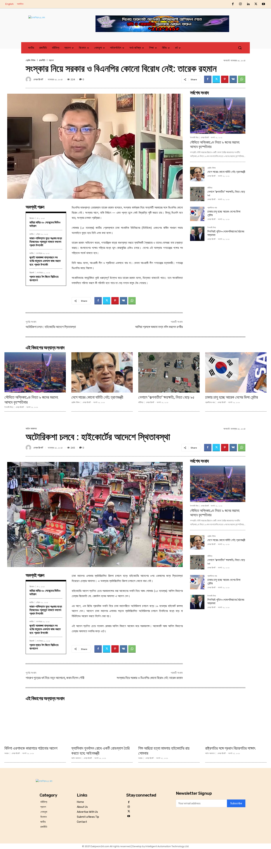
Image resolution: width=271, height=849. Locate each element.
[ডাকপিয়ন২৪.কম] (55, 21)
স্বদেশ (51, 60)
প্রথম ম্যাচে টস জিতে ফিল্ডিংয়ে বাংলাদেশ (43, 278)
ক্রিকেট (31, 272)
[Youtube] (263, 4)
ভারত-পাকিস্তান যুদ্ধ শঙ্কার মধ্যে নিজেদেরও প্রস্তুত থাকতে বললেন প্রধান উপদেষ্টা (45, 241)
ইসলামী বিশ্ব (194, 138)
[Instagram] (240, 4)
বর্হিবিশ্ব (209, 188)
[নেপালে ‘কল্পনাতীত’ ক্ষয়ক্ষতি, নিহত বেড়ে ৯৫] (197, 194)
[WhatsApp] (241, 79)
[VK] (233, 79)
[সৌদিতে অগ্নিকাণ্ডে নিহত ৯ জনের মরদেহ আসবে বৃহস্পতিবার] (217, 115)
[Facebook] (233, 4)
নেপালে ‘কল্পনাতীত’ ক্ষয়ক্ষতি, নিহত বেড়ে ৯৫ (166, 397)
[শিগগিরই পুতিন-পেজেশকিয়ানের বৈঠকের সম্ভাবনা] (197, 234)
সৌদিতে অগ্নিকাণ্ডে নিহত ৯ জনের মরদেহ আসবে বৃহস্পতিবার (31, 400)
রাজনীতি (42, 60)
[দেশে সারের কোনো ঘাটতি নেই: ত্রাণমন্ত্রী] (197, 174)
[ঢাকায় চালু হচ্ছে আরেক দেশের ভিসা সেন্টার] (197, 214)
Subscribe (236, 803)
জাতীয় (31, 234)
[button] (239, 47)
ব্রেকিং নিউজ (30, 60)
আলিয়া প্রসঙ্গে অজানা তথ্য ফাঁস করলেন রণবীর (159, 327)
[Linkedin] (248, 4)
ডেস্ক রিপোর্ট (38, 79)
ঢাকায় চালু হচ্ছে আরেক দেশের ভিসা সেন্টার (231, 397)
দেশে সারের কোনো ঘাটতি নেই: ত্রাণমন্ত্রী (226, 172)
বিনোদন (31, 218)
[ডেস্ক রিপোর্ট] (29, 79)
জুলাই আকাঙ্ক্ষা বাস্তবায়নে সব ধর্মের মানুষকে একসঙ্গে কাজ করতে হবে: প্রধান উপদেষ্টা (45, 261)
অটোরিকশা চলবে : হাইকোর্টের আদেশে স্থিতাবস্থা (51, 327)
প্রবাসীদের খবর (212, 208)
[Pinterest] (224, 79)
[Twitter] (256, 4)
